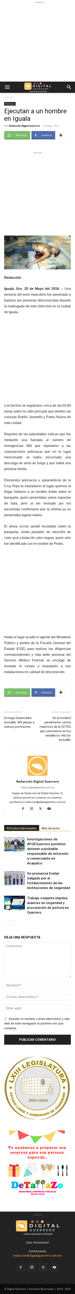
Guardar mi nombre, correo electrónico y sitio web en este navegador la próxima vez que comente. (37, 1023)
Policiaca (9, 97)
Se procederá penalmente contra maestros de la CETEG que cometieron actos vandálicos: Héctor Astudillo (55, 729)
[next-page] (13, 923)
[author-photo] (38, 775)
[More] (60, 135)
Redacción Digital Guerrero (24, 125)
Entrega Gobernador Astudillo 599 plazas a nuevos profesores (19, 722)
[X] (42, 808)
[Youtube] (50, 808)
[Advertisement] (37, 41)
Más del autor (51, 828)
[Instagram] (33, 808)
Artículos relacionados (22, 828)
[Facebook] (24, 808)
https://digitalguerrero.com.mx (37, 787)
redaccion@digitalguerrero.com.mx (37, 1255)
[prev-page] (6, 923)
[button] (7, 87)
